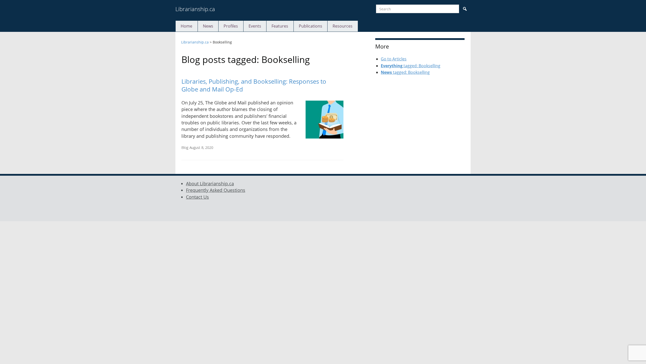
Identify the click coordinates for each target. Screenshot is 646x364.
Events (255, 26)
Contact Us (197, 197)
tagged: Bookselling (410, 66)
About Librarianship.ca (210, 183)
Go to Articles (394, 59)
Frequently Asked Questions (215, 190)
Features (280, 26)
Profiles (231, 26)
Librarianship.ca (195, 9)
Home (186, 26)
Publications (310, 26)
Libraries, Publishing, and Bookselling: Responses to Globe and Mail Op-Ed (253, 85)
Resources (343, 26)
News (208, 26)
